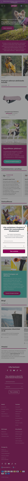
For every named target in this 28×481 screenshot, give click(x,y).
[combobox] (14, 246)
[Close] (25, 226)
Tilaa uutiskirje (14, 251)
